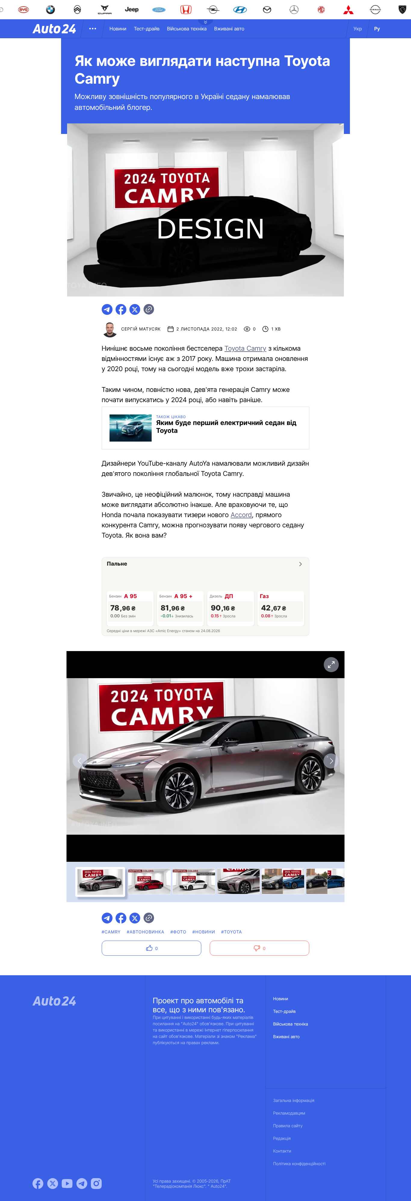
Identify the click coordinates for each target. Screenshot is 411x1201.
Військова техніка (187, 29)
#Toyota (231, 932)
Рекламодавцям (289, 1113)
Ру (377, 29)
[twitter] (134, 309)
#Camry (111, 932)
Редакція (282, 1138)
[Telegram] (81, 1183)
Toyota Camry (245, 348)
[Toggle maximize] (330, 664)
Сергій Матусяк (141, 329)
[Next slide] (330, 760)
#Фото (178, 932)
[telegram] (107, 309)
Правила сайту (288, 1125)
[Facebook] (37, 1183)
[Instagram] (96, 1183)
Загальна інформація (293, 1100)
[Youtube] (67, 1183)
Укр (358, 29)
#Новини (204, 932)
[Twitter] (52, 1183)
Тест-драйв (146, 29)
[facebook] (121, 309)
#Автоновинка (145, 932)
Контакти (282, 1151)
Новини (118, 29)
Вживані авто (229, 29)
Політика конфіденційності (299, 1163)
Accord (241, 515)
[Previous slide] (80, 760)
